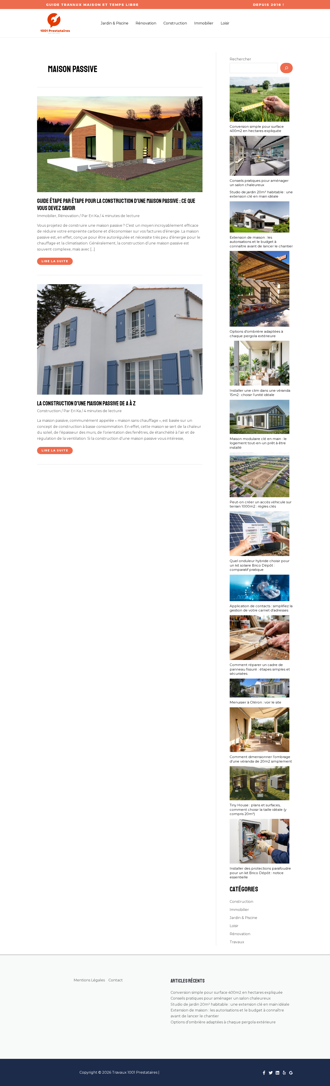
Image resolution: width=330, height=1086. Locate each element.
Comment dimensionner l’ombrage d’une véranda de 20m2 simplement (261, 759)
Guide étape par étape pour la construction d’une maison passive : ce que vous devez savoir (116, 204)
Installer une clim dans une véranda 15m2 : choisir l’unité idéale (260, 392)
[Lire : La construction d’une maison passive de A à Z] (119, 339)
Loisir (234, 926)
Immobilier (46, 216)
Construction (49, 411)
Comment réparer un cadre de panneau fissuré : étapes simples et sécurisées (260, 669)
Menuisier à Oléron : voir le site (255, 702)
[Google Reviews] (291, 1073)
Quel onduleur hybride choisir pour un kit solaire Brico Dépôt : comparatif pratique (259, 565)
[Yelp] (284, 1073)
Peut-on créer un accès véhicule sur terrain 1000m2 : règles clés (260, 504)
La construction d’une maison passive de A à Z (86, 403)
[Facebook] (264, 1073)
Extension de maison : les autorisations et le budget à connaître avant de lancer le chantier (261, 241)
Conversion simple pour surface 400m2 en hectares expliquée (257, 128)
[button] (92, 5)
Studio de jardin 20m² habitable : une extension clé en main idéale (261, 194)
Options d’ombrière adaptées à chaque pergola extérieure (256, 333)
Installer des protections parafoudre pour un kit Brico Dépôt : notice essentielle (260, 872)
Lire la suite (56, 262)
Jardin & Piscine (243, 918)
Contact (115, 980)
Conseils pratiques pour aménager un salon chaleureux (259, 182)
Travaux (237, 942)
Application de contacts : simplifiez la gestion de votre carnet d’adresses (261, 608)
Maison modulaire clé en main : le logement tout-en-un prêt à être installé (258, 443)
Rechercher (240, 59)
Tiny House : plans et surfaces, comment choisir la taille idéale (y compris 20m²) (258, 809)
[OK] (286, 68)
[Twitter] (271, 1073)
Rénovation (68, 216)
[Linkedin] (277, 1073)
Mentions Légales (89, 980)
